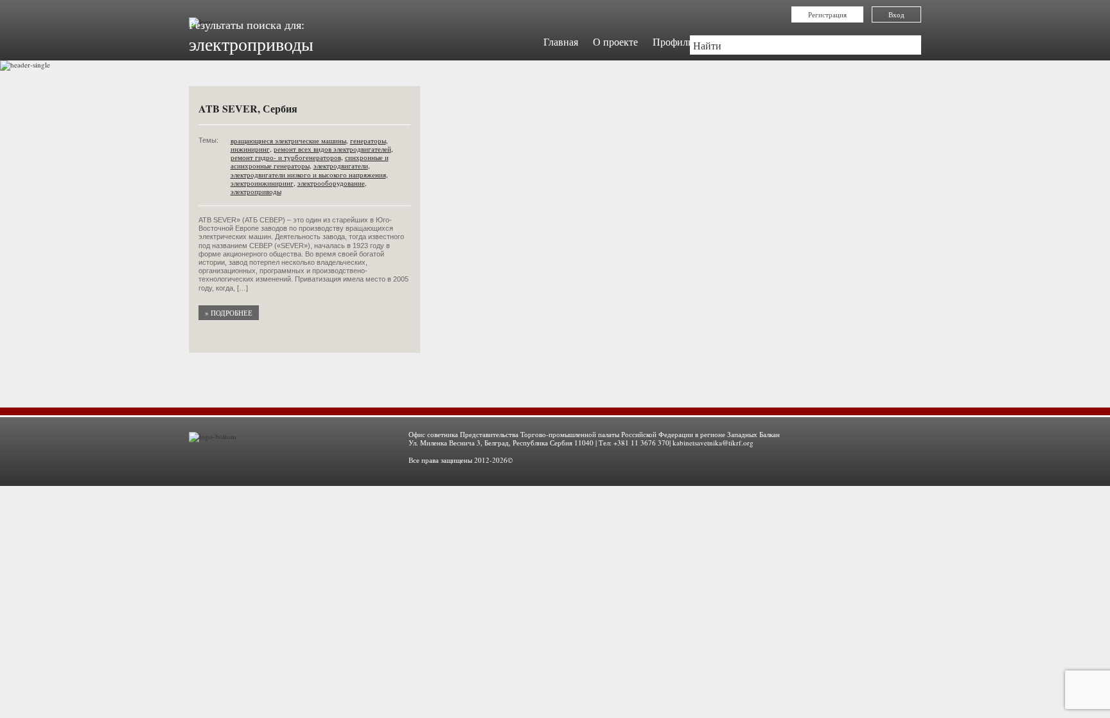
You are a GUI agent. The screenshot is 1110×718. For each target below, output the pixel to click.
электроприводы (256, 191)
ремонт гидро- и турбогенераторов (286, 157)
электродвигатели (340, 165)
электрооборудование (331, 183)
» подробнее (228, 313)
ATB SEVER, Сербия (247, 108)
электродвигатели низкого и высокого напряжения (308, 174)
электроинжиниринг (262, 183)
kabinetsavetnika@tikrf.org (713, 442)
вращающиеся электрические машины (288, 140)
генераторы (368, 140)
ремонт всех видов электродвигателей (332, 149)
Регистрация (827, 14)
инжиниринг (250, 149)
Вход (896, 14)
